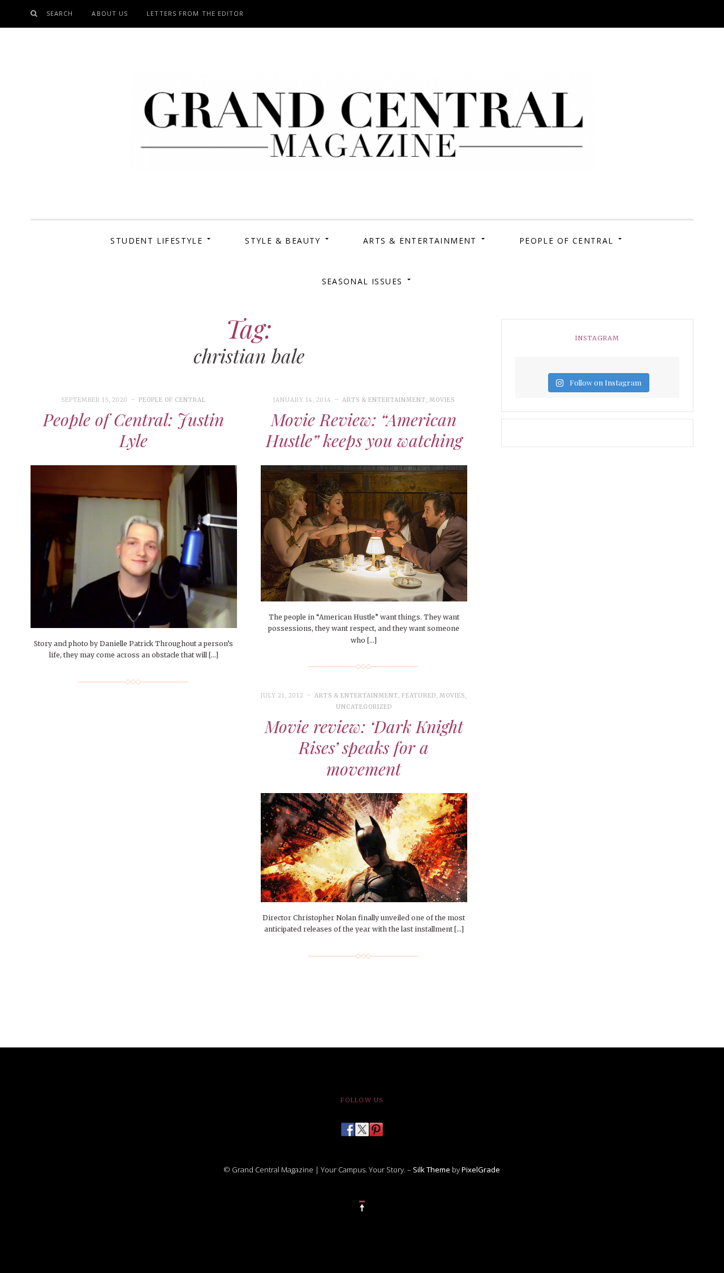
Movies (442, 400)
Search (60, 13)
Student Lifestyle (156, 240)
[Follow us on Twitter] (362, 1126)
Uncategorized (364, 707)
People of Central (566, 240)
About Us (110, 13)
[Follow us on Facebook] (348, 1126)
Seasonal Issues (362, 281)
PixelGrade (481, 1169)
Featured (419, 695)
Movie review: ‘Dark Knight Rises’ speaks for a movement (364, 747)
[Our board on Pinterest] (376, 1126)
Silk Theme (431, 1169)
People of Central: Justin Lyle (133, 430)
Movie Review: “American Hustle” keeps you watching (364, 430)
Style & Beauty (283, 240)
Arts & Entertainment (420, 240)
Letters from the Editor (195, 13)
